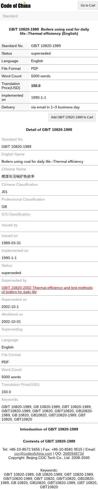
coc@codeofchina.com (33, 453)
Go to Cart (88, 5)
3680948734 (73, 453)
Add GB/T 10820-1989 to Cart (72, 117)
